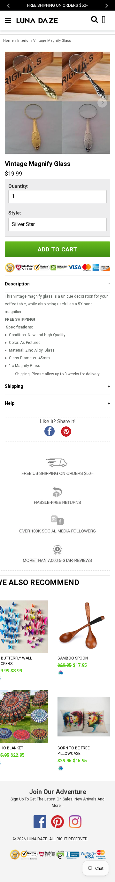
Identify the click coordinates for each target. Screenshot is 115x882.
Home (8, 41)
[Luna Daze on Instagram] (75, 827)
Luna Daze (37, 839)
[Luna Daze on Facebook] (40, 827)
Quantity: (18, 186)
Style (14, 213)
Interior (23, 41)
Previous (8, 5)
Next (106, 5)
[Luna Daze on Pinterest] (58, 827)
